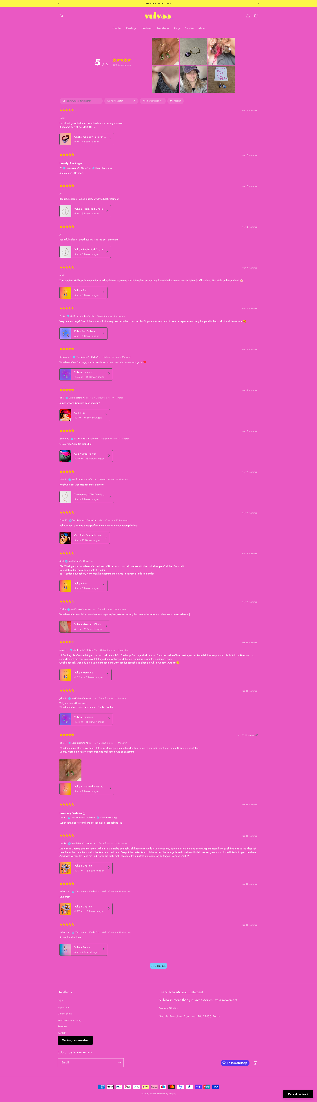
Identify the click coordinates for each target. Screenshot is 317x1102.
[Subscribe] (119, 1062)
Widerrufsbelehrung (69, 1020)
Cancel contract (298, 1094)
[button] (62, 16)
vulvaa (153, 1093)
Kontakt (62, 1033)
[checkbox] (175, 101)
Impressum (64, 1007)
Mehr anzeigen (158, 965)
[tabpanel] (158, 535)
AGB (60, 1000)
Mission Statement (189, 992)
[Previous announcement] (59, 3)
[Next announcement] (258, 3)
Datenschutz (65, 1013)
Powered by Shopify (166, 1093)
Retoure (62, 1026)
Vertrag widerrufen (75, 1040)
